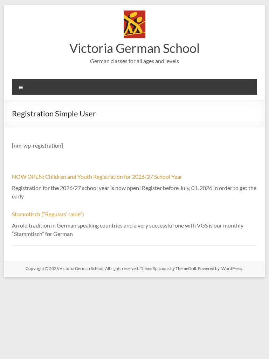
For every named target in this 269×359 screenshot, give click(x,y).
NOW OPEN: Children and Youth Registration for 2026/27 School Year (97, 176)
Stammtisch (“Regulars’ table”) (48, 214)
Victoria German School (134, 48)
